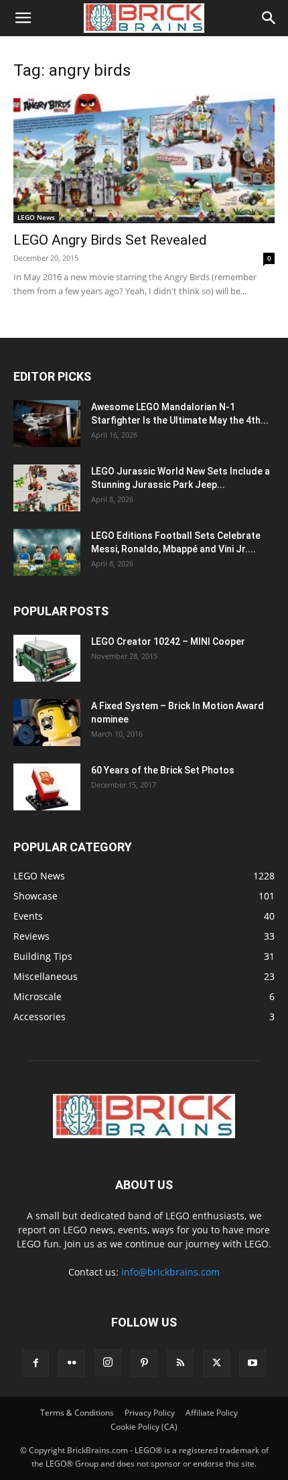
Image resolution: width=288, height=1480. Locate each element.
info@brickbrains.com (170, 1272)
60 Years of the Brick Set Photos (162, 770)
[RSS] (180, 1363)
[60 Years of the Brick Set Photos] (46, 786)
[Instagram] (107, 1362)
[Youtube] (252, 1363)
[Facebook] (35, 1363)
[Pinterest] (144, 1363)
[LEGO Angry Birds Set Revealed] (144, 158)
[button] (22, 18)
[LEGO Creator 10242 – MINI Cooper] (46, 658)
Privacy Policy (150, 1412)
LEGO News (36, 217)
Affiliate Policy (212, 1412)
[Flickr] (71, 1363)
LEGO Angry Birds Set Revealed (110, 240)
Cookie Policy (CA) (144, 1426)
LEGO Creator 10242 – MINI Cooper (168, 641)
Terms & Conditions (77, 1412)
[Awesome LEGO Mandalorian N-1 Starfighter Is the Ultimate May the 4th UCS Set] (46, 423)
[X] (216, 1363)
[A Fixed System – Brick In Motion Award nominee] (46, 722)
